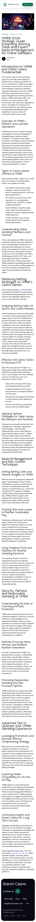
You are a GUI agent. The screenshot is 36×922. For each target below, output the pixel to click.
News (18, 899)
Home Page (8, 899)
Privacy (13, 916)
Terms (19, 916)
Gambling (5, 34)
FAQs (25, 899)
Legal (24, 916)
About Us (6, 916)
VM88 (22, 290)
